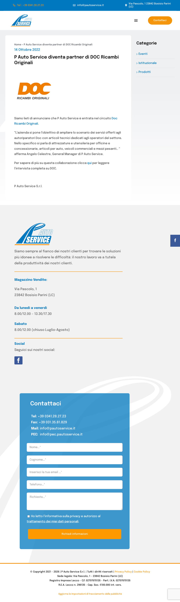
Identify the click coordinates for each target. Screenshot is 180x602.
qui (89, 163)
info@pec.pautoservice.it (61, 434)
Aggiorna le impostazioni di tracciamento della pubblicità (90, 594)
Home (17, 44)
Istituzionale (148, 63)
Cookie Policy (142, 572)
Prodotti (145, 72)
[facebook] (18, 360)
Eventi (143, 54)
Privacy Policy (123, 572)
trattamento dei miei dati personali (52, 521)
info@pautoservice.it (57, 428)
